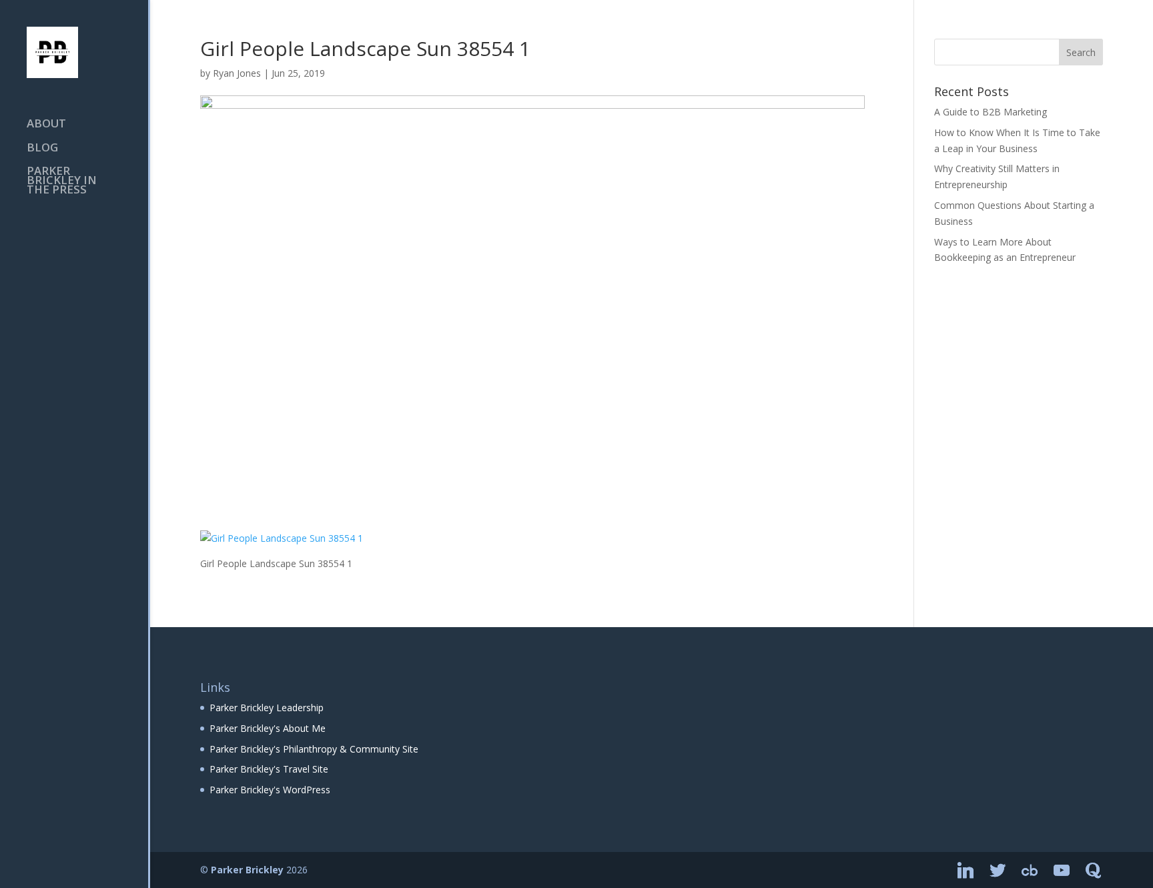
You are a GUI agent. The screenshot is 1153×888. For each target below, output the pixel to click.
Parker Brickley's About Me (268, 728)
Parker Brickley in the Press (62, 181)
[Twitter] (997, 871)
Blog (42, 149)
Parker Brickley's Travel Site (269, 769)
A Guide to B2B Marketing (990, 111)
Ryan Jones (237, 73)
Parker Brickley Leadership (267, 707)
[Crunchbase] (1029, 871)
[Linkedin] (965, 871)
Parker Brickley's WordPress (270, 789)
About (46, 125)
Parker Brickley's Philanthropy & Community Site (314, 749)
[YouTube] (1061, 871)
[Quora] (1093, 871)
